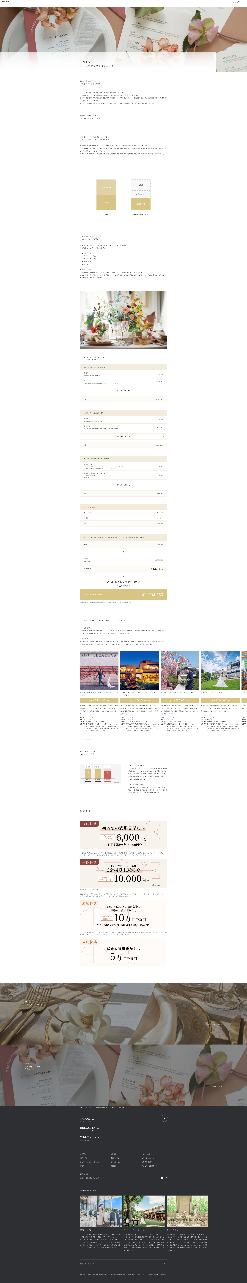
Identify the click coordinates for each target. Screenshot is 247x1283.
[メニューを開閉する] (242, 2)
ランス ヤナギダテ (174, 1230)
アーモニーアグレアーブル (134, 1230)
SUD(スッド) (85, 1230)
